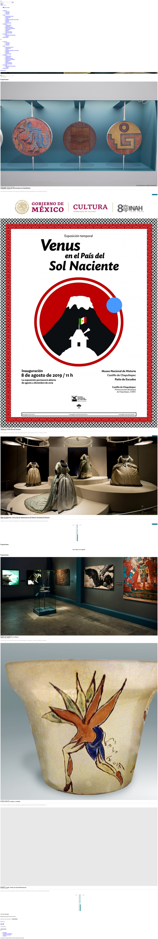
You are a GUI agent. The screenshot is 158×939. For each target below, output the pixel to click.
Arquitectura (7, 26)
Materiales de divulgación (10, 35)
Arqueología (7, 29)
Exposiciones (8, 17)
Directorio (5, 932)
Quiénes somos (8, 25)
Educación (5, 33)
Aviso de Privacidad (7, 934)
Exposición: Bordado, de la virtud (12, 19)
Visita (4, 15)
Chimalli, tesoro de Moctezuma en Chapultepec (15, 188)
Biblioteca (7, 20)
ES (2, 5)
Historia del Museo (9, 27)
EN (5, 5)
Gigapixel (7, 13)
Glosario (7, 36)
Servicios (7, 21)
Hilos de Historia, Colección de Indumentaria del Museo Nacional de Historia (25, 517)
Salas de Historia (8, 31)
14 (77, 539)
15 (77, 540)
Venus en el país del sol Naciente (10, 429)
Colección (5, 10)
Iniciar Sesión (7, 7)
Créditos (4, 935)
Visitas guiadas (8, 22)
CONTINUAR (14, 919)
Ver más (154, 194)
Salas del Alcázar (8, 32)
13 (77, 538)
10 (77, 535)
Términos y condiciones (7, 933)
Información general (9, 16)
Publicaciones (5, 37)
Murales (7, 30)
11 (77, 536)
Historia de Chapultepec (10, 28)
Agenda (7, 18)
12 (77, 537)
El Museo (5, 23)
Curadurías (7, 11)
